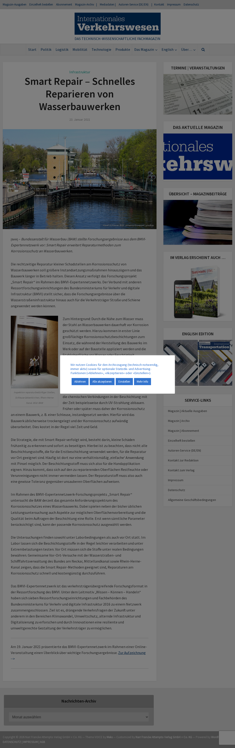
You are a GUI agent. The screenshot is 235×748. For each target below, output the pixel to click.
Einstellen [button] (124, 382)
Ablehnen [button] (80, 382)
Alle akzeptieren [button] (102, 382)
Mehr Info (142, 382)
